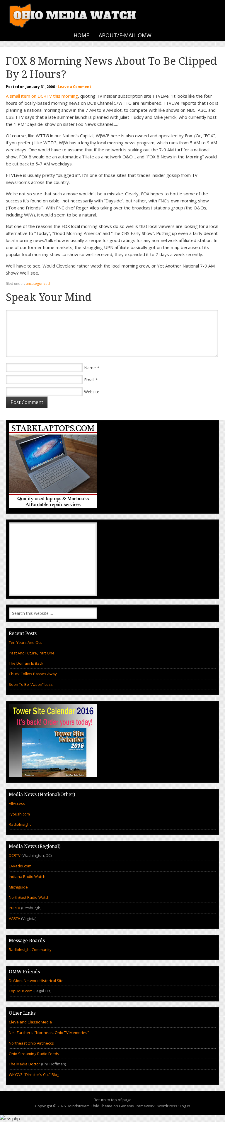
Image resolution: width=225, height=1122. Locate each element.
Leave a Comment (74, 86)
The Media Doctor (24, 1064)
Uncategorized (38, 283)
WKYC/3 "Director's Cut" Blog (34, 1074)
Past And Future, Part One (31, 653)
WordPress (167, 1106)
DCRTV (15, 855)
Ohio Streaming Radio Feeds (34, 1053)
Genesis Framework (137, 1106)
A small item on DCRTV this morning (42, 96)
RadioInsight (20, 824)
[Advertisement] (53, 559)
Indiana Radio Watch (27, 876)
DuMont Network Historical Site (36, 980)
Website (91, 392)
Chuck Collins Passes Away (33, 673)
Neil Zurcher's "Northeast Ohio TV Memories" (49, 1032)
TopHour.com (21, 991)
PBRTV (14, 908)
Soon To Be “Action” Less (31, 684)
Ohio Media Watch (73, 14)
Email (89, 380)
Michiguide (18, 887)
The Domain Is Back (26, 663)
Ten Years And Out (25, 642)
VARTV (15, 918)
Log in (185, 1106)
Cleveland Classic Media (30, 1022)
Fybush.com (19, 814)
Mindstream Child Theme (90, 1106)
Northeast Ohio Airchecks (31, 1043)
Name (90, 367)
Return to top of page (113, 1099)
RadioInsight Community (30, 949)
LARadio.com (20, 866)
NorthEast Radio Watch (29, 897)
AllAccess (17, 803)
